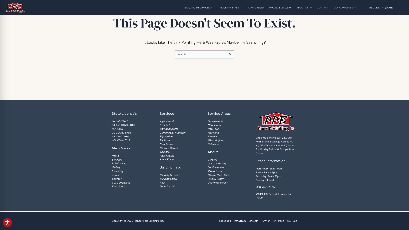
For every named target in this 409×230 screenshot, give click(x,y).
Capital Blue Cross (218, 175)
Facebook (225, 220)
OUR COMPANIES (343, 7)
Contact (116, 178)
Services (117, 159)
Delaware (213, 144)
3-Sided (164, 125)
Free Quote (118, 186)
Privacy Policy (216, 178)
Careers (212, 159)
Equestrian (166, 136)
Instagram (240, 220)
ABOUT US (303, 7)
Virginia (212, 136)
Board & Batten (169, 148)
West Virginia (215, 140)
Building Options (169, 175)
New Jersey (214, 125)
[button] (381, 7)
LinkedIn (253, 220)
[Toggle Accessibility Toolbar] (7, 223)
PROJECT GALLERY (280, 7)
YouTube (292, 220)
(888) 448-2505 (265, 187)
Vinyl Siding (167, 159)
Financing (117, 171)
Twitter (265, 220)
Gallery (116, 167)
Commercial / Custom (172, 132)
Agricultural (167, 121)
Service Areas (216, 167)
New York (213, 128)
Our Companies (121, 182)
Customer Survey (218, 182)
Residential (166, 144)
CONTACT (322, 7)
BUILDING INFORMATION (198, 7)
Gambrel (165, 151)
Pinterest (278, 220)
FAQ (162, 182)
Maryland (213, 132)
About (115, 175)
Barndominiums (169, 128)
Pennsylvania (215, 121)
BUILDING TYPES (229, 7)
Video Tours (215, 171)
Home (115, 155)
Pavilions (165, 140)
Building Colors (168, 178)
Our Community (217, 163)
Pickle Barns (167, 155)
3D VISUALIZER (255, 7)
